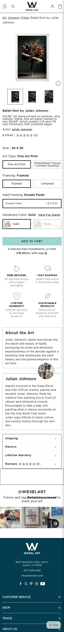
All (4, 17)
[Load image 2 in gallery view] (48, 96)
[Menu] (4, 6)
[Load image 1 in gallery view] (15, 96)
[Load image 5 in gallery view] (32, 96)
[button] (13, 6)
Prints (25, 17)
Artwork (13, 17)
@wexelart (32, 492)
